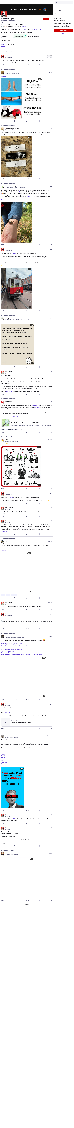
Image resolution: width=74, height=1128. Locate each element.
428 (2, 24)
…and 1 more (20, 429)
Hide (40, 79)
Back (4, 1)
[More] (51, 65)
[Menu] (51, 19)
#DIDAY (13, 51)
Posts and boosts (5, 49)
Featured (12, 44)
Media (7, 44)
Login (63, 33)
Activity (3, 44)
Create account (63, 30)
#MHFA (9, 51)
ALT (30, 175)
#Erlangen (4, 51)
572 (9, 24)
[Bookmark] (39, 65)
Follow (46, 19)
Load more (27, 904)
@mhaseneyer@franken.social (7, 20)
